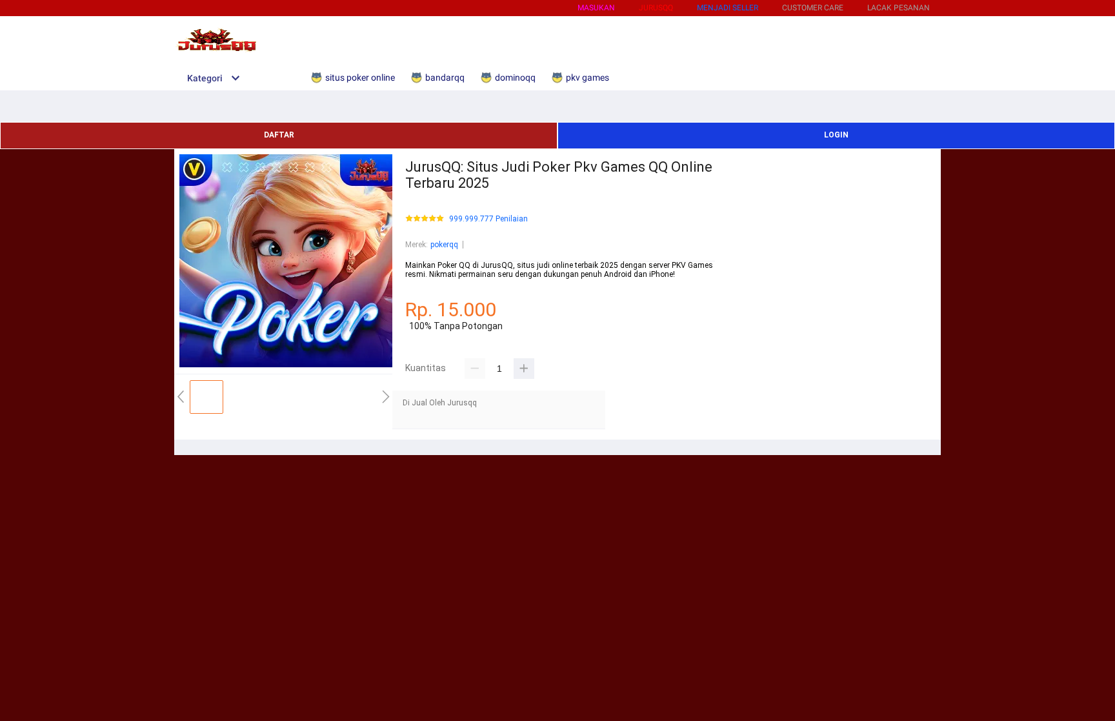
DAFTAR (279, 134)
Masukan (596, 7)
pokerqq (444, 244)
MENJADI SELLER (727, 7)
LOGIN (836, 134)
